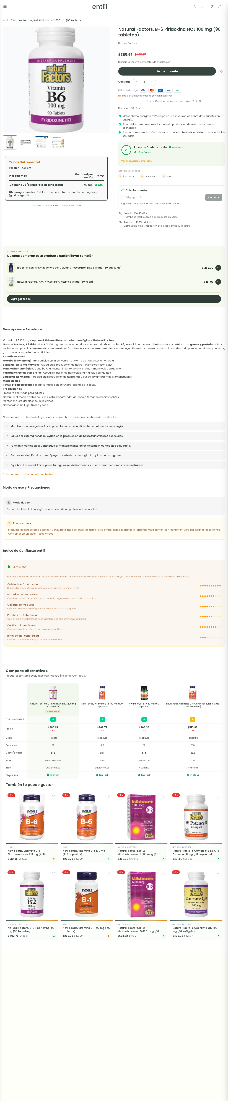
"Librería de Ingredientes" (39, 417)
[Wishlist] (211, 6)
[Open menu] (5, 6)
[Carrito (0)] (220, 6)
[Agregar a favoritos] (221, 71)
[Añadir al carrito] (52, 839)
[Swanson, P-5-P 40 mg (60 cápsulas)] (144, 693)
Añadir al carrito (167, 71)
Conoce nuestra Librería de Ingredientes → (29, 474)
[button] (56, 79)
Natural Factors (127, 43)
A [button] (9, 567)
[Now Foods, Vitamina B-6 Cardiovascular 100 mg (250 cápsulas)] (192, 693)
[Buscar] (194, 6)
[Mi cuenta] (203, 6)
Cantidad (124, 82)
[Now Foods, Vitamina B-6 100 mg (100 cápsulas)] (102, 693)
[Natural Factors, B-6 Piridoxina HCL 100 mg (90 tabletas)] (53, 693)
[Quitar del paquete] (218, 268)
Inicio (6, 20)
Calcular (213, 197)
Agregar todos (21, 299)
